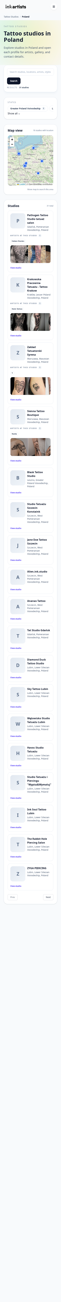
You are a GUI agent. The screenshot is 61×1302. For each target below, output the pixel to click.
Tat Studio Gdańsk (38, 630)
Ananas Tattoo (36, 601)
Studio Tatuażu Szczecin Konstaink (36, 507)
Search (13, 80)
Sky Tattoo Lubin (37, 689)
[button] (33, 148)
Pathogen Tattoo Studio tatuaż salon (37, 218)
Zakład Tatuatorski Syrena (34, 350)
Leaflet (22, 184)
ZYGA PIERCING (36, 868)
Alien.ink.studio (37, 571)
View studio (15, 267)
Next (48, 897)
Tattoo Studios (11, 16)
